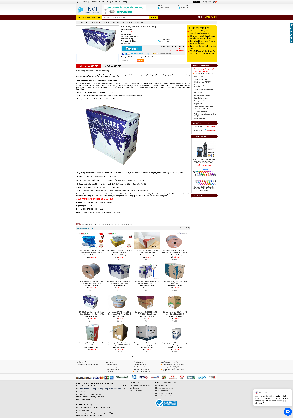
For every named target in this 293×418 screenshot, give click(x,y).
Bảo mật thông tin (161, 385)
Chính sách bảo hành (162, 391)
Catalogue (109, 2)
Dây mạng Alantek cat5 (89, 224)
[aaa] (125, 9)
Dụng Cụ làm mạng (201, 98)
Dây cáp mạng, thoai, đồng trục (205, 69)
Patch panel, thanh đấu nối (203, 101)
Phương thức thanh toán (163, 396)
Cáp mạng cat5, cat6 (201, 71)
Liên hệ (124, 2)
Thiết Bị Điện (81, 362)
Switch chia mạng (200, 118)
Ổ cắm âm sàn (83, 367)
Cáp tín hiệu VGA (140, 364)
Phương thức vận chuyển (163, 393)
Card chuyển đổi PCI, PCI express (174, 364)
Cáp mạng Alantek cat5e (172, 75)
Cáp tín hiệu (138, 362)
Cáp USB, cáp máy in (141, 369)
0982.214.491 (165, 40)
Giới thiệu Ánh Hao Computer (140, 385)
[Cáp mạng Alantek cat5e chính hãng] (97, 39)
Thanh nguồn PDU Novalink (203, 89)
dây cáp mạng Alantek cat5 (123, 224)
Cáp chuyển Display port (142, 371)
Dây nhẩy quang (111, 364)
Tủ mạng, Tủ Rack (200, 111)
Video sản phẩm (113, 66)
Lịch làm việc (134, 388)
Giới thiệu (84, 2)
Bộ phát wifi (198, 104)
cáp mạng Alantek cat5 (105, 224)
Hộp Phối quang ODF (113, 367)
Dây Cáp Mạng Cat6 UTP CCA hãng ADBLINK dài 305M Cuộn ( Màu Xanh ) (91, 252)
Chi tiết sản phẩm (89, 66)
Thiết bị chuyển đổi (169, 362)
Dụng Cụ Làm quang (112, 369)
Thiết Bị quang (111, 362)
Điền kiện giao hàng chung (164, 388)
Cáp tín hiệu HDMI (140, 367)
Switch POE (198, 92)
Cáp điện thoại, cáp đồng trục (204, 73)
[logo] (89, 9)
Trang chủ (81, 22)
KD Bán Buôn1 (204, 127)
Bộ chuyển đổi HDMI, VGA (171, 367)
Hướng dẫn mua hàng (141, 54)
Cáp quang (109, 371)
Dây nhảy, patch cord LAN (203, 95)
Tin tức (117, 2)
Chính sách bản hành (97, 2)
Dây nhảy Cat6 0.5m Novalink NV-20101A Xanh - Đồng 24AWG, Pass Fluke (204, 188)
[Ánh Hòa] (77, 2)
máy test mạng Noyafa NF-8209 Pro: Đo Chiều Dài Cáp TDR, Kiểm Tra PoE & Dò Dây (204, 161)
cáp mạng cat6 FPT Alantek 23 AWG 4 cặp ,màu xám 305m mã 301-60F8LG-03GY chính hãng (91, 283)
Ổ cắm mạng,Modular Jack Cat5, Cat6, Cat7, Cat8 (203, 107)
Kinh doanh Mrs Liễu (204, 131)
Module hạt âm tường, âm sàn (88, 364)
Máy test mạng (199, 76)
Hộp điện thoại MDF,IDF (202, 82)
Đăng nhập (207, 2)
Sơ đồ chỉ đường (164, 54)
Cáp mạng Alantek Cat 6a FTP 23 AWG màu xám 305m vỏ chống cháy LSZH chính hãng (175, 252)
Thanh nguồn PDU (200, 79)
